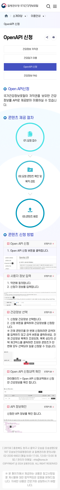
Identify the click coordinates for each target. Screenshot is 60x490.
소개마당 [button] (17, 16)
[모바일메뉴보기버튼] (55, 6)
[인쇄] (53, 38)
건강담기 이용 (30, 58)
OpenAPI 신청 (30, 67)
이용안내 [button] (35, 16)
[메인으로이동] (6, 16)
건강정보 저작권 (30, 49)
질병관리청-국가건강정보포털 (15, 6)
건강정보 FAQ (30, 75)
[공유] (47, 38)
